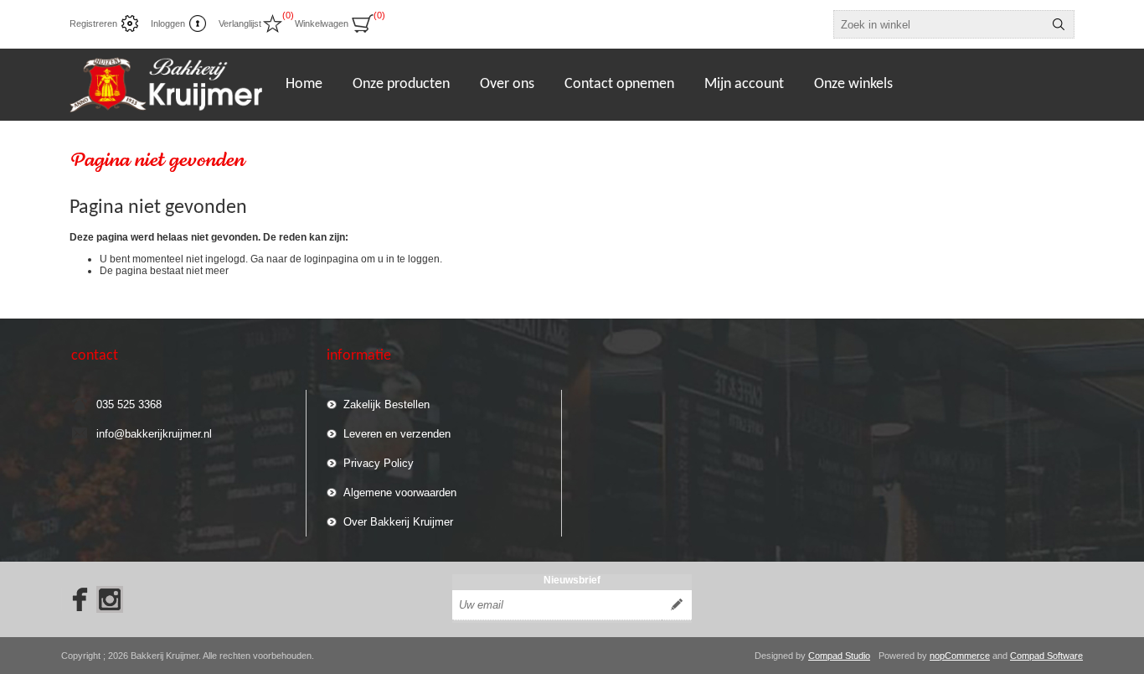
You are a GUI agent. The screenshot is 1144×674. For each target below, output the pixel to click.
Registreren (93, 23)
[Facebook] (74, 599)
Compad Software (1046, 656)
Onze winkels (853, 84)
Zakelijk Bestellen (386, 404)
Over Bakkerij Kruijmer (398, 522)
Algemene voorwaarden (399, 492)
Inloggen (168, 23)
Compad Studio (839, 656)
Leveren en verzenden (397, 434)
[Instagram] (109, 599)
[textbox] (939, 24)
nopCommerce (960, 656)
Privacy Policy (378, 463)
